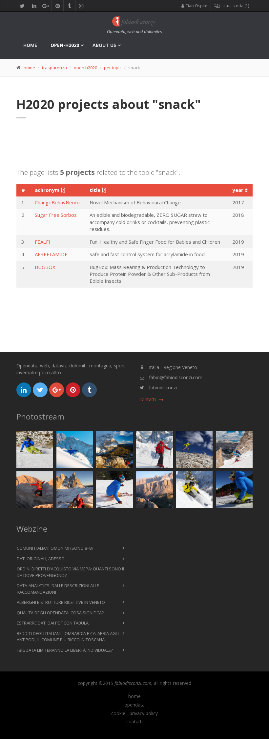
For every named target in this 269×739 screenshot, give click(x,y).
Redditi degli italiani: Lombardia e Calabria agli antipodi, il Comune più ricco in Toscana (68, 636)
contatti (134, 721)
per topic (112, 68)
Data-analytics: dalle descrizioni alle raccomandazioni (58, 589)
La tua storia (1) (234, 6)
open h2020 (85, 68)
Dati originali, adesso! (41, 559)
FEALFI (42, 241)
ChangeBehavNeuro (57, 202)
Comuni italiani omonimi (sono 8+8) (55, 548)
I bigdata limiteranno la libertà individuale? (65, 650)
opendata (134, 705)
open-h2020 (65, 45)
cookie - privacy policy (134, 713)
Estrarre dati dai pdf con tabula (53, 623)
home (30, 45)
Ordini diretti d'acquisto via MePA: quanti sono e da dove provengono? (70, 572)
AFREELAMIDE (51, 254)
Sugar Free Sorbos (56, 215)
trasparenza (54, 68)
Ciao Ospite (195, 6)
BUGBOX (45, 267)
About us (104, 45)
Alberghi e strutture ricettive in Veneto (61, 602)
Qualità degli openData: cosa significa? (60, 613)
